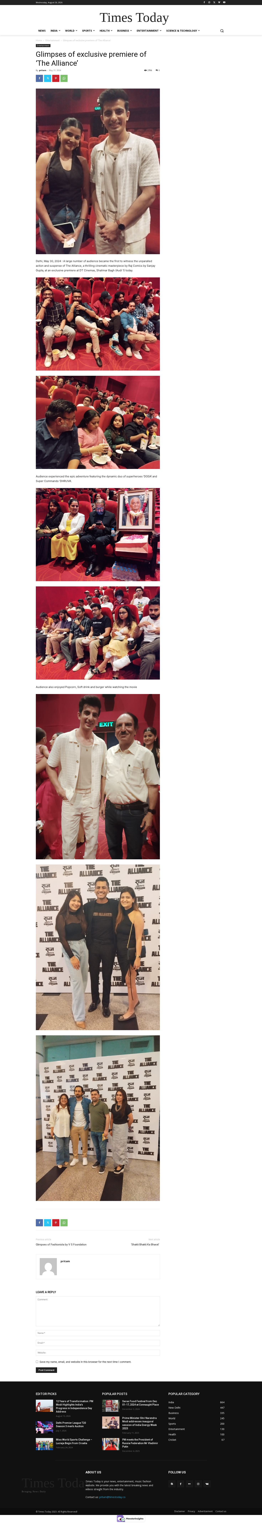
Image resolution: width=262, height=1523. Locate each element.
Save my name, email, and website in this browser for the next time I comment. (85, 1361)
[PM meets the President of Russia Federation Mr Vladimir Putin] (110, 1444)
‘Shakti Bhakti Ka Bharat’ (145, 1244)
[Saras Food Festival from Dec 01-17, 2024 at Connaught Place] (110, 1406)
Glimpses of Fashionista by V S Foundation (61, 1244)
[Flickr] (189, 1483)
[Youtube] (224, 3)
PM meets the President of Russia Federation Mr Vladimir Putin (140, 1443)
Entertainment (52, 40)
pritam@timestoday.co (112, 1497)
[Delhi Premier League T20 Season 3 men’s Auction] (44, 1427)
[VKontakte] (207, 1483)
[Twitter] (214, 3)
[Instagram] (209, 3)
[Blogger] (171, 1483)
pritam (42, 70)
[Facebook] (204, 3)
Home (39, 40)
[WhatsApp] (64, 78)
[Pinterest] (55, 78)
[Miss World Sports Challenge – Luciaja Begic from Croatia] (44, 1444)
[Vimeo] (219, 3)
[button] (222, 30)
